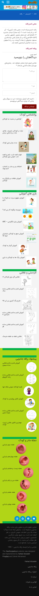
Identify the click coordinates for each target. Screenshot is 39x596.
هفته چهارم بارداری (8, 504)
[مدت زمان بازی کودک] (24, 143)
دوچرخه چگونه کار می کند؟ (11, 210)
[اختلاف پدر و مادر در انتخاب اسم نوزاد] (31, 167)
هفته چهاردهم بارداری (9, 456)
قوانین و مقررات (31, 582)
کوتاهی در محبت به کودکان (11, 119)
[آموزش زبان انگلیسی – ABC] (28, 222)
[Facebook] (28, 518)
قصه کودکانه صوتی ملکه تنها (12, 387)
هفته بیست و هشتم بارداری (12, 468)
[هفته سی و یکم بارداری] (25, 480)
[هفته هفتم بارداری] (22, 492)
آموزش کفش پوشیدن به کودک (12, 399)
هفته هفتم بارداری (8, 492)
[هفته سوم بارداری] (21, 445)
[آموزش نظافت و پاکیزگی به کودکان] (31, 178)
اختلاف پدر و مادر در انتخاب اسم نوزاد (12, 167)
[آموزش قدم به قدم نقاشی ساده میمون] (31, 363)
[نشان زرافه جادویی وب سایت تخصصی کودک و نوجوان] (32, 2)
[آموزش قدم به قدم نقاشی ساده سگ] (31, 289)
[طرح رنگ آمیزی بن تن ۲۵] (27, 301)
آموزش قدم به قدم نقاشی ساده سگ (13, 290)
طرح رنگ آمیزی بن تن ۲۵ (11, 300)
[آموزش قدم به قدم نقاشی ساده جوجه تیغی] (31, 411)
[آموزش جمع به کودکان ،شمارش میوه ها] (31, 234)
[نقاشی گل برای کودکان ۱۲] (26, 277)
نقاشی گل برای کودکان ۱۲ (11, 277)
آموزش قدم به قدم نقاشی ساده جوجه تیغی (13, 411)
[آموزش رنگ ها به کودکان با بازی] (31, 257)
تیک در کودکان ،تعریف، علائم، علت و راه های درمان (12, 132)
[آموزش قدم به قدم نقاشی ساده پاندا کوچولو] (31, 375)
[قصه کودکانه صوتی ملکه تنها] (29, 387)
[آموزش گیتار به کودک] (24, 246)
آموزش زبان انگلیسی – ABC (12, 221)
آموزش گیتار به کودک (9, 245)
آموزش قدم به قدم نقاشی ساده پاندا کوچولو (13, 376)
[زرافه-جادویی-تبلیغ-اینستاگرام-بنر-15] (20, 7)
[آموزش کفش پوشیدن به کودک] (30, 399)
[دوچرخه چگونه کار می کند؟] (28, 210)
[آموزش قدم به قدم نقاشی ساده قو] (31, 324)
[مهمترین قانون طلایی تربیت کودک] (31, 423)
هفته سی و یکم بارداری (10, 480)
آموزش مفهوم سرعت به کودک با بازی (13, 199)
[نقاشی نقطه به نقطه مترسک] (28, 336)
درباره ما (34, 577)
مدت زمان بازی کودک (9, 142)
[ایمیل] (34, 518)
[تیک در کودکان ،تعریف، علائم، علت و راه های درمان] (31, 131)
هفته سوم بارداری (8, 444)
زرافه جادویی (32, 566)
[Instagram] (17, 518)
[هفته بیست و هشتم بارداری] (28, 468)
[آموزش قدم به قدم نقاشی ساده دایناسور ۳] (31, 313)
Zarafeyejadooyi (12, 551)
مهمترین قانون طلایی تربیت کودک (12, 423)
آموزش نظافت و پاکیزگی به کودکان (11, 179)
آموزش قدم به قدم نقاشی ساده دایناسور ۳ (13, 313)
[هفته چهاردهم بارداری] (24, 457)
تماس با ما (33, 587)
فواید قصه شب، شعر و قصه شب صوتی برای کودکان (12, 155)
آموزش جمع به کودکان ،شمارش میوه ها (13, 234)
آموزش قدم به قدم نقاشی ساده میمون (11, 364)
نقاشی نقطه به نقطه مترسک (12, 336)
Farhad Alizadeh (31, 561)
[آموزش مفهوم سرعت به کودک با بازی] (31, 198)
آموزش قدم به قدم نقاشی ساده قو (13, 325)
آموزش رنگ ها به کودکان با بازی (13, 257)
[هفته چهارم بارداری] (22, 504)
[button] (3, 2)
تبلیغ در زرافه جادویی (29, 571)
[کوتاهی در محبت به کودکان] (28, 119)
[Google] (22, 518)
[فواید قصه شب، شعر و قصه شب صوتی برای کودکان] (31, 155)
